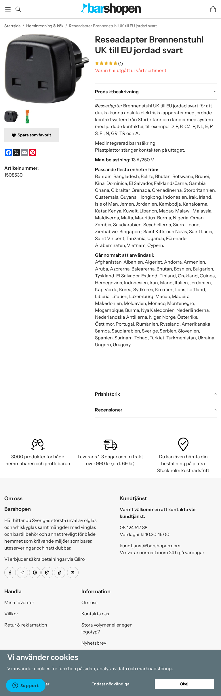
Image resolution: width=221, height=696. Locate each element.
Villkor (11, 613)
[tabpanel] (156, 242)
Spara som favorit (33, 135)
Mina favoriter (19, 602)
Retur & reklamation (25, 625)
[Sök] (18, 9)
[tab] (156, 92)
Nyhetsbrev (93, 643)
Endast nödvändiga (110, 684)
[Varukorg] (213, 9)
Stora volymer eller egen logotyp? (107, 628)
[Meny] (8, 9)
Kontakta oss (95, 613)
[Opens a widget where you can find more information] (25, 686)
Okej (184, 684)
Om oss (89, 602)
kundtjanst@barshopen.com (150, 545)
